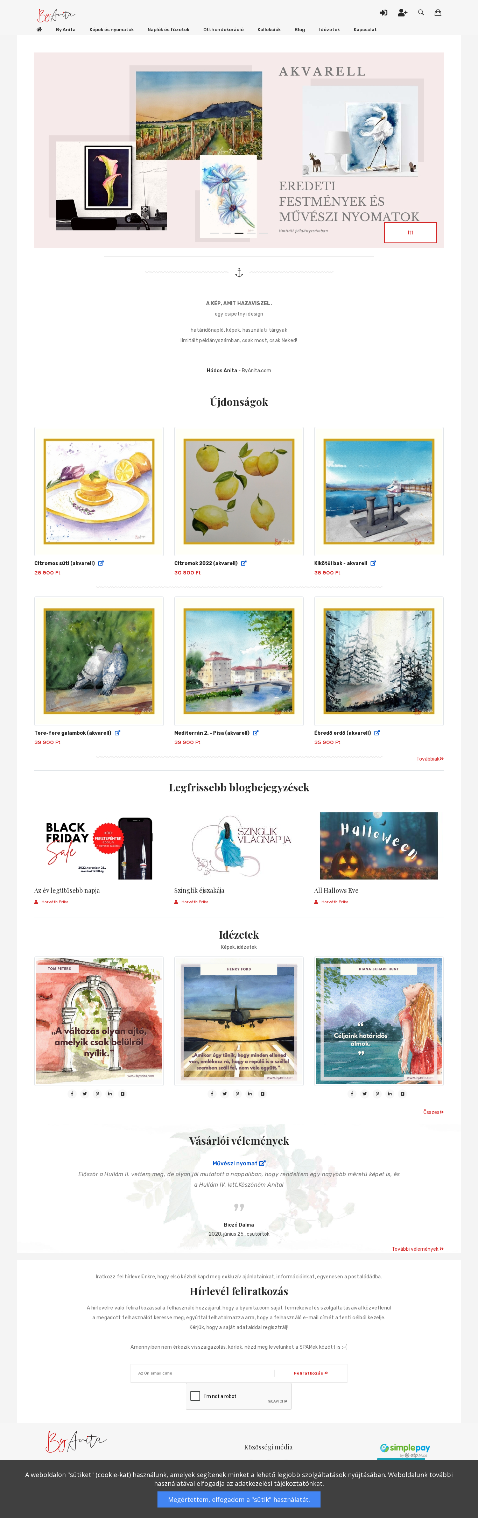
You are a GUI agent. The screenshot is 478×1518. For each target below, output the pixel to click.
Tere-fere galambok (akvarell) (72, 733)
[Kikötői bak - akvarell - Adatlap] (373, 563)
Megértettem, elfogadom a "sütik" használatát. (239, 1499)
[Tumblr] (122, 1094)
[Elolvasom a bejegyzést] (99, 846)
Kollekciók (269, 29)
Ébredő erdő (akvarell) (342, 733)
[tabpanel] (239, 151)
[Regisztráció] (403, 12)
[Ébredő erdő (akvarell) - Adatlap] (377, 733)
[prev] (51, 141)
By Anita (66, 29)
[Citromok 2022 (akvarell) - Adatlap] (244, 563)
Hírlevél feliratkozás (239, 1291)
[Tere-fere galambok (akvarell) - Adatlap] (117, 733)
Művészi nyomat (235, 1163)
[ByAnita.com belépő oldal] (39, 29)
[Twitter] (84, 1094)
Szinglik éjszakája (199, 890)
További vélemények (416, 1249)
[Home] (57, 15)
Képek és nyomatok (112, 29)
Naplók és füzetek (168, 29)
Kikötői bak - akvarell (340, 563)
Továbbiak (428, 759)
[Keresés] (421, 12)
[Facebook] (72, 1094)
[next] (426, 141)
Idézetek (329, 29)
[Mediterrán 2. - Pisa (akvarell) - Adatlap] (256, 733)
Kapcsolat (365, 29)
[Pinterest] (97, 1094)
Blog (300, 29)
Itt (410, 232)
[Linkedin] (109, 1094)
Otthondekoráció (223, 29)
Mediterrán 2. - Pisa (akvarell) (211, 733)
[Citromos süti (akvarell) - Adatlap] (101, 563)
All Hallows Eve (336, 890)
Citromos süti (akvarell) (64, 563)
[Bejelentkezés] (383, 12)
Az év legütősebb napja (67, 890)
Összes (431, 1112)
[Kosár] (438, 12)
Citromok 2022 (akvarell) (206, 563)
